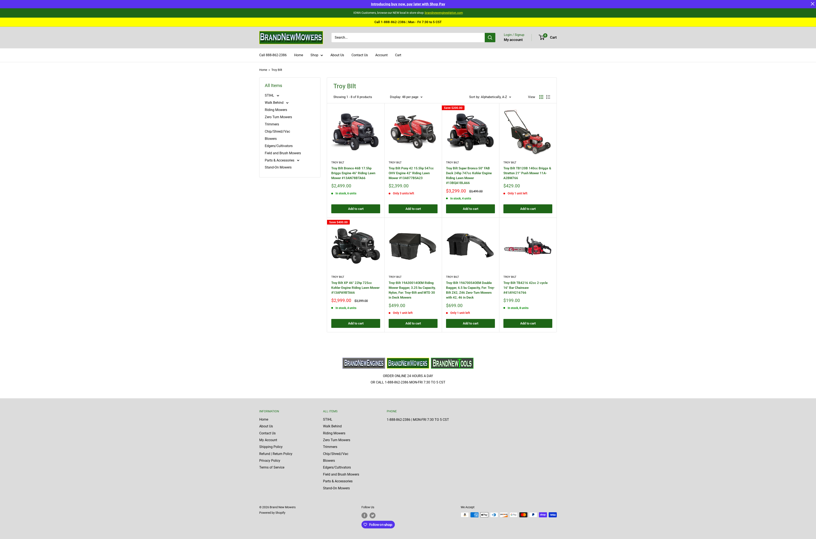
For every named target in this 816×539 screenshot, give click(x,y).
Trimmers (272, 124)
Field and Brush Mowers (283, 153)
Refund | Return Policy (275, 454)
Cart (398, 55)
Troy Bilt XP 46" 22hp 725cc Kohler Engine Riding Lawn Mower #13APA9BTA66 (355, 288)
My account (513, 40)
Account (381, 55)
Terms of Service (271, 467)
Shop (314, 55)
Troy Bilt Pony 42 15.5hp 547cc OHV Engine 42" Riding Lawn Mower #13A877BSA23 (411, 173)
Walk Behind (274, 103)
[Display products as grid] (541, 97)
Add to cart (356, 209)
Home (298, 55)
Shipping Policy (271, 447)
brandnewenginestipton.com (444, 12)
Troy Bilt (337, 162)
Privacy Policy (269, 461)
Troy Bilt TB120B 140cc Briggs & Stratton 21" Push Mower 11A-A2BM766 (527, 173)
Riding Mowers (276, 110)
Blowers (271, 139)
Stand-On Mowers (278, 167)
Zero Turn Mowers (278, 117)
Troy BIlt (276, 70)
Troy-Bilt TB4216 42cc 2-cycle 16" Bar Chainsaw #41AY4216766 (525, 288)
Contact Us (359, 55)
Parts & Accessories (280, 160)
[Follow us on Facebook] (364, 515)
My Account (268, 440)
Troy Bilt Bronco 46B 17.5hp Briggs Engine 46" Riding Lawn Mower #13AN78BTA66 (353, 173)
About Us (337, 55)
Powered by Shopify (272, 512)
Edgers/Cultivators (279, 146)
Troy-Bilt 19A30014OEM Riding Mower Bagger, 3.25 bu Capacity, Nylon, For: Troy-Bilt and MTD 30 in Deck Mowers (412, 290)
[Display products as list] (548, 97)
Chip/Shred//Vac (277, 131)
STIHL (270, 95)
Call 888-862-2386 (273, 55)
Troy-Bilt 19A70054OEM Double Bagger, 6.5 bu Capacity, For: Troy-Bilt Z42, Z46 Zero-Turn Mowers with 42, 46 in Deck (470, 290)
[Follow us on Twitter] (372, 515)
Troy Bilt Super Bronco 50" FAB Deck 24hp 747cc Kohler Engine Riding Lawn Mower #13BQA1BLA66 (469, 175)
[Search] (490, 37)
